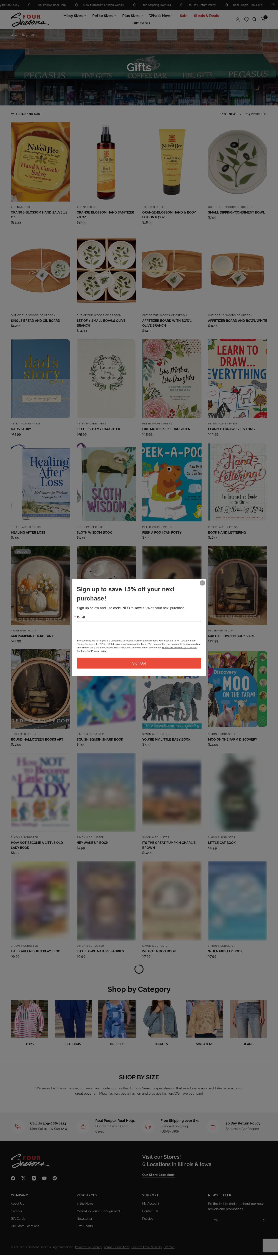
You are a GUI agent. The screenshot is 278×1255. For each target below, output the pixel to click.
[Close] (202, 583)
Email (81, 617)
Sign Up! (139, 663)
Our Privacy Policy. (96, 651)
